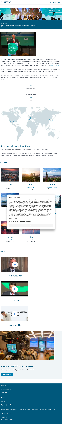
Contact (3, 401)
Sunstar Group (5, 413)
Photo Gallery (7, 374)
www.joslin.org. (54, 65)
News (3, 398)
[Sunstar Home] (6, 2)
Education (4, 392)
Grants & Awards (6, 389)
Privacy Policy (4, 417)
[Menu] (1, 6)
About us (3, 385)
